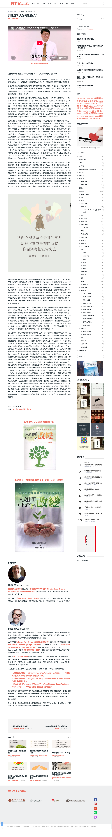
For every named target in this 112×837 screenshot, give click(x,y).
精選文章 (16, 11)
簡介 (33, 3)
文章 (49, 3)
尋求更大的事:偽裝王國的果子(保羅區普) (17, 777)
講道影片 (93, 521)
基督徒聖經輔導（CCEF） (32, 650)
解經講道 (97, 116)
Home (10, 11)
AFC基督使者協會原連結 (39, 63)
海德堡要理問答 (97, 108)
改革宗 (100, 103)
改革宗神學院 (55, 755)
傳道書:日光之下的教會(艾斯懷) (17, 752)
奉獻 (67, 3)
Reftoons (82, 98)
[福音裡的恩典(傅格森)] (97, 389)
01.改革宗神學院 (88, 473)
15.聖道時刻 (87, 497)
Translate (90, 29)
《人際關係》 (20, 598)
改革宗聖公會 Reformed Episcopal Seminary (24, 644)
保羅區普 (92, 98)
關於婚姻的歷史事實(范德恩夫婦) (39, 752)
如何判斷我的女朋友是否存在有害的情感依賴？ (61, 774)
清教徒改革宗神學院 (86, 111)
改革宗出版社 (11, 755)
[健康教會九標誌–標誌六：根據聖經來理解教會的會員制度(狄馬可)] (83, 443)
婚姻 (95, 101)
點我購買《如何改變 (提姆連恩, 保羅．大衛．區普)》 (39, 479)
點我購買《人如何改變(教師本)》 (39, 421)
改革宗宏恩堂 (94, 106)
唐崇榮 (90, 100)
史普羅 (84, 100)
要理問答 (92, 116)
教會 (85, 108)
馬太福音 (90, 118)
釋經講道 (80, 119)
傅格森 (98, 98)
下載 (44, 3)
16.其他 (94, 485)
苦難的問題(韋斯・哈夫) (85, 85)
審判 (86, 103)
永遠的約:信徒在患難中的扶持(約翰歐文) (90, 70)
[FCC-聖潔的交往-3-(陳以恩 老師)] (83, 389)
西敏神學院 (86, 116)
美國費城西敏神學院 (15, 589)
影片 (38, 3)
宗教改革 (82, 103)
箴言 (102, 111)
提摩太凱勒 (93, 103)
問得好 (61, 3)
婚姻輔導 (99, 101)
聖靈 (79, 116)
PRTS (78, 98)
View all (68, 737)
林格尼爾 (90, 108)
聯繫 (72, 3)
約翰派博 (64, 777)
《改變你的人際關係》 (32, 598)
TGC (85, 98)
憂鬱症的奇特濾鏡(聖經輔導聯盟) (39, 777)
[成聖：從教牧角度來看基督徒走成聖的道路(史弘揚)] (83, 416)
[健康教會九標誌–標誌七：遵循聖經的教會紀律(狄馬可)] (83, 429)
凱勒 (102, 98)
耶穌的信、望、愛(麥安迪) (85, 39)
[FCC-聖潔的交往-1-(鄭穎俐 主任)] (83, 403)
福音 (93, 111)
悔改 (89, 103)
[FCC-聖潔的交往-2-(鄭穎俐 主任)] (97, 443)
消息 (55, 3)
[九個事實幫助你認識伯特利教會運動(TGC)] (97, 416)
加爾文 (79, 101)
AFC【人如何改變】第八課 (22, 409)
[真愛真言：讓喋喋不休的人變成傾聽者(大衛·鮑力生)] (97, 403)
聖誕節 (98, 114)
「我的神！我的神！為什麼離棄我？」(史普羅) (90, 55)
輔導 (101, 116)
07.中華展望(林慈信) (89, 467)
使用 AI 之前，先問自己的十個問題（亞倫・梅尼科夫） (90, 78)
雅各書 (86, 118)
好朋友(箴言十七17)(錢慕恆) (61, 753)
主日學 (87, 98)
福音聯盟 (54, 777)
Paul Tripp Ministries (20, 656)
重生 (84, 118)
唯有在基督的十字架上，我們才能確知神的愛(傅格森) (90, 47)
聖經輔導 (15, 18)
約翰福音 (84, 114)
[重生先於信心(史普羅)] (97, 429)
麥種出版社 (96, 118)
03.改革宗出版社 (88, 485)
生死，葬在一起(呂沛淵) (85, 63)
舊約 (82, 116)
